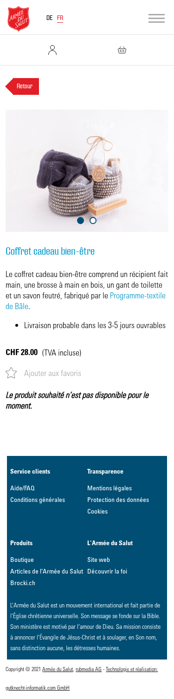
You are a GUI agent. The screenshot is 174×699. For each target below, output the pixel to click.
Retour (24, 86)
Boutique (22, 559)
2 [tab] (93, 220)
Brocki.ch (22, 583)
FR (60, 18)
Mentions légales (109, 488)
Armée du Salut (57, 669)
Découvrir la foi (107, 571)
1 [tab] (80, 220)
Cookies (97, 511)
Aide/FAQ (22, 488)
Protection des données (118, 499)
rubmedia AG (89, 669)
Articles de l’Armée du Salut (46, 571)
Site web (98, 559)
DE (49, 18)
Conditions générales (37, 499)
